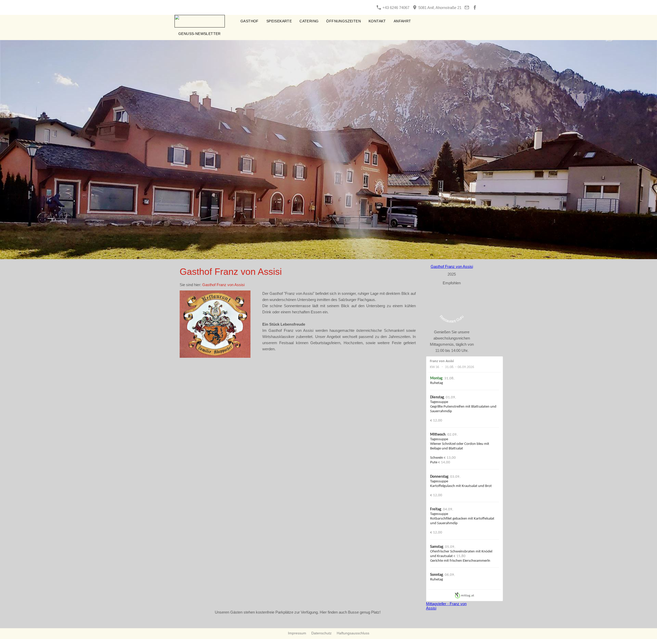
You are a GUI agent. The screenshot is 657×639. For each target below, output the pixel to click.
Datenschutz (321, 633)
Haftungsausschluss (353, 633)
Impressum (297, 633)
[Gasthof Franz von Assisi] (231, 21)
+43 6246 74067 (395, 7)
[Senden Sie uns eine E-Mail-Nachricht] (466, 7)
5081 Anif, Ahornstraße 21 (439, 7)
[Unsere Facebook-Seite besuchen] (474, 7)
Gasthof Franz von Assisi (223, 285)
